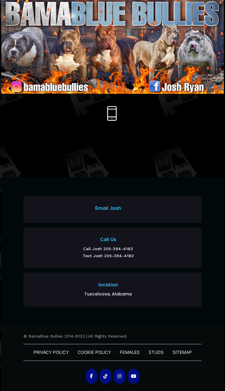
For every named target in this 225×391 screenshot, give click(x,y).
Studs (156, 352)
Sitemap (182, 352)
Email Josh (108, 208)
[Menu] (112, 113)
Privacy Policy (51, 352)
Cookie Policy (94, 352)
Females (130, 352)
